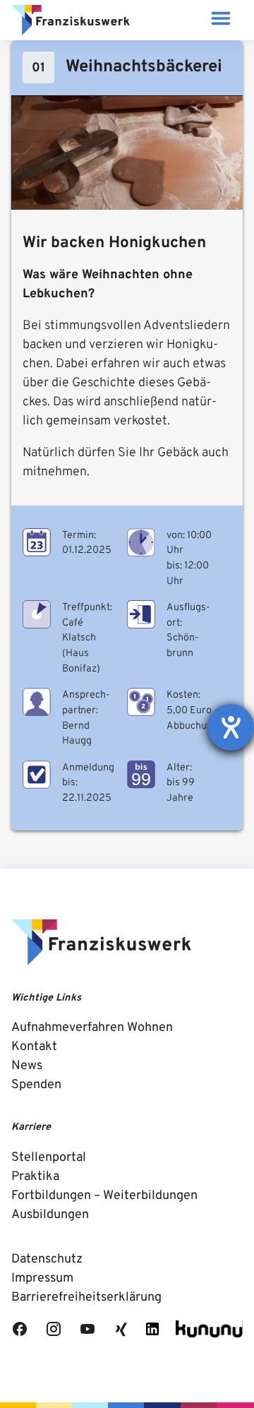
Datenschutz (47, 1259)
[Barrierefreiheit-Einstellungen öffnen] (230, 727)
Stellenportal (48, 1158)
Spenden (36, 1085)
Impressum (42, 1278)
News (26, 1066)
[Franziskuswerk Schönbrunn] (70, 20)
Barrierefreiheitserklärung (86, 1297)
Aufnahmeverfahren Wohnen (92, 1028)
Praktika (35, 1177)
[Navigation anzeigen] (220, 20)
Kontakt (34, 1047)
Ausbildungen (50, 1215)
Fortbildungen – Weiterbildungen (104, 1196)
